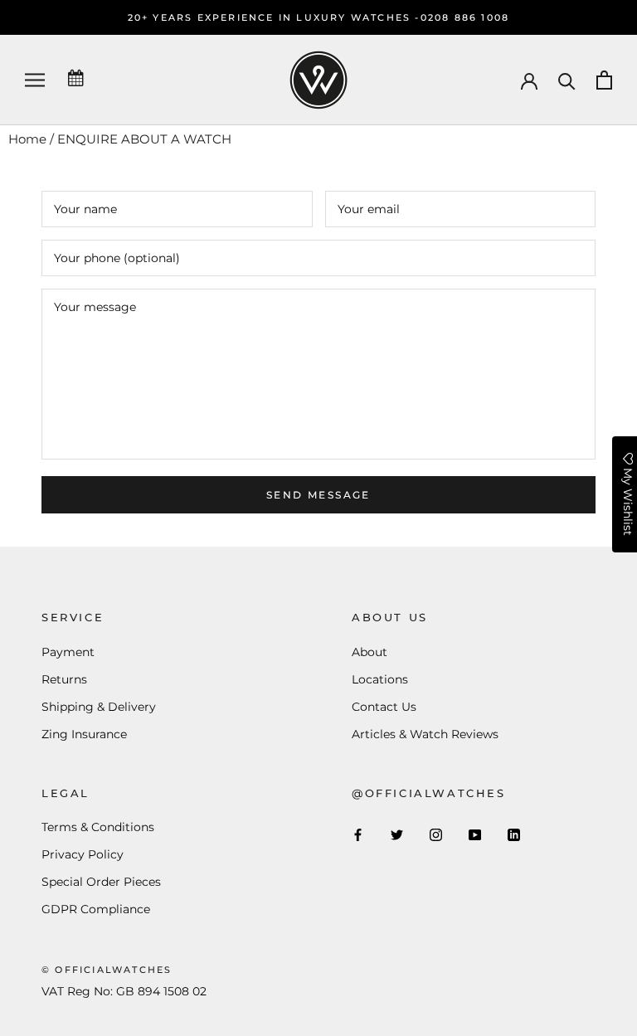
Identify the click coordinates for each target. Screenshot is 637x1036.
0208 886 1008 (465, 17)
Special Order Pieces (101, 881)
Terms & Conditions (97, 827)
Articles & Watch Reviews (425, 734)
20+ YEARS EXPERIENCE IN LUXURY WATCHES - (274, 17)
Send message (318, 495)
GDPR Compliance (95, 909)
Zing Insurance (84, 734)
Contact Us (384, 706)
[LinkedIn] (514, 834)
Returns (64, 679)
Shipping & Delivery (98, 706)
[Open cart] (604, 80)
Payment (68, 651)
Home (27, 139)
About (369, 651)
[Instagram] (436, 834)
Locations (380, 679)
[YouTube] (475, 834)
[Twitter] (397, 834)
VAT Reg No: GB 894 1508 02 (124, 991)
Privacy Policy (82, 854)
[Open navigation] (35, 80)
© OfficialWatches (106, 969)
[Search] (567, 80)
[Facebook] (358, 834)
